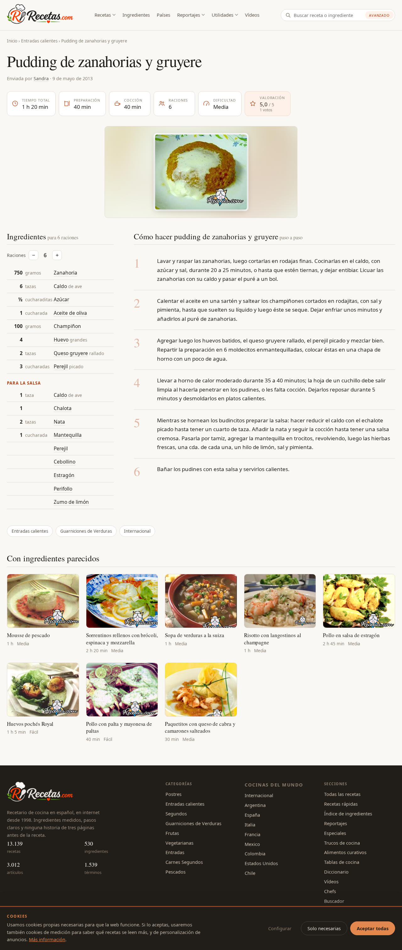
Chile (250, 873)
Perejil (61, 366)
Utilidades (222, 15)
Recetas (103, 15)
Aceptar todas (372, 928)
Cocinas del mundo (274, 784)
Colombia (255, 853)
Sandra (41, 78)
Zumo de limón (71, 501)
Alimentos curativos (345, 852)
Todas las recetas (342, 794)
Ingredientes (136, 15)
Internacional (137, 531)
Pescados (176, 872)
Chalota (63, 408)
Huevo (61, 339)
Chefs (330, 891)
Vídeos (252, 15)
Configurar (279, 928)
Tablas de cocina (341, 862)
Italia (250, 824)
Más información (47, 939)
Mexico (252, 844)
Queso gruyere (71, 353)
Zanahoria (65, 272)
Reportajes (188, 15)
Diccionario (336, 872)
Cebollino (64, 461)
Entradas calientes (39, 41)
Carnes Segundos (184, 862)
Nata (59, 421)
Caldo (60, 286)
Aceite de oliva (70, 312)
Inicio (12, 41)
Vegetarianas (179, 843)
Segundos (176, 813)
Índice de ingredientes (348, 813)
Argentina (255, 805)
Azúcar (61, 299)
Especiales (335, 833)
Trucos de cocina (342, 843)
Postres (174, 794)
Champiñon (67, 326)
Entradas (175, 852)
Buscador (334, 901)
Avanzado (379, 15)
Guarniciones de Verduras (86, 531)
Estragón (64, 475)
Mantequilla (68, 434)
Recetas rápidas (341, 804)
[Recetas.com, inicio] (40, 15)
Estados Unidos (261, 863)
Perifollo (63, 488)
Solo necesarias (324, 928)
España (252, 815)
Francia (252, 834)
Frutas (172, 833)
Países (163, 15)
